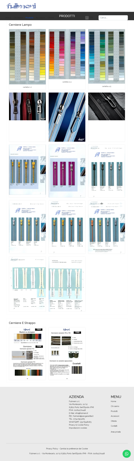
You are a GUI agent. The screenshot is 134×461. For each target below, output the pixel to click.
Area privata (116, 432)
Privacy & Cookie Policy (79, 425)
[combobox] (113, 17)
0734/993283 (79, 419)
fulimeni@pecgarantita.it (83, 416)
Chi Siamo (18, 18)
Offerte (51, 18)
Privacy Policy (52, 449)
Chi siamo (115, 406)
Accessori (40, 18)
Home (8, 18)
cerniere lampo (20, 24)
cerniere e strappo (22, 323)
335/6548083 (85, 422)
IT (87, 17)
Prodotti (29, 18)
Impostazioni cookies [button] (78, 428)
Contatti (61, 18)
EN (91, 17)
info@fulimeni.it (81, 413)
